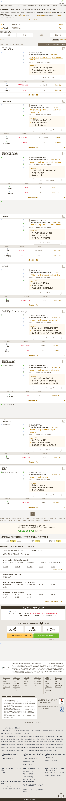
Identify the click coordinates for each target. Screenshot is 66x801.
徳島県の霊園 (27, 747)
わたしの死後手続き (28, 777)
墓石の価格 (37, 679)
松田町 (17, 594)
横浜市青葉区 (7, 584)
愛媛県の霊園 (43, 747)
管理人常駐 (30, 562)
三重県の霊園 (59, 741)
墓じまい (15, 690)
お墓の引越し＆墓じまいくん (22, 733)
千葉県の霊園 (27, 739)
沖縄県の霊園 (52, 750)
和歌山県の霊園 (44, 744)
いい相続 (25, 758)
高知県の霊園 (51, 747)
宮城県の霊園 (27, 736)
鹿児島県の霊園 (44, 750)
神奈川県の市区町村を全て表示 (53, 601)
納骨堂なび (52, 730)
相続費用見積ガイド (33, 758)
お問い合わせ (32, 696)
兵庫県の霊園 (27, 744)
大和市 (41, 594)
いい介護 (47, 760)
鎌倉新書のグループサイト (33, 722)
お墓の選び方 (16, 685)
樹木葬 (24, 35)
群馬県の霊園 (12, 739)
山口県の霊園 (19, 747)
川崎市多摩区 (19, 584)
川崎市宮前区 (31, 584)
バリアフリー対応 (8, 562)
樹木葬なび (45, 730)
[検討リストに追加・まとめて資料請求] (63, 48)
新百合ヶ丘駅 (7, 577)
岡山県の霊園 (4, 747)
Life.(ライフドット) (11, 730)
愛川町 (53, 594)
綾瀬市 (17, 597)
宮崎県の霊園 (35, 750)
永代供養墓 (58, 35)
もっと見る (32, 19)
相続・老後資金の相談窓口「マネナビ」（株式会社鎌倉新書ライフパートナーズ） (33, 786)
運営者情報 (4, 696)
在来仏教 (17, 567)
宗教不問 (5, 567)
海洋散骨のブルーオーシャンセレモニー (55, 772)
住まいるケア (54, 760)
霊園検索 (5, 681)
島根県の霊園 (60, 744)
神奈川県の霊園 (44, 739)
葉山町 (5, 597)
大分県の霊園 (27, 750)
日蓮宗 (53, 567)
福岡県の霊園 (59, 747)
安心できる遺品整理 (28, 774)
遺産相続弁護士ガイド (28, 761)
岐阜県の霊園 (35, 741)
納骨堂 (25, 685)
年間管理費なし (19, 562)
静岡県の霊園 (43, 741)
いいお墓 (3, 730)
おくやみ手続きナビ (6, 786)
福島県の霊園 (51, 736)
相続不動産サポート (28, 771)
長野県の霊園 (27, 741)
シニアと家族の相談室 (6, 789)
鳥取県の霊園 (52, 744)
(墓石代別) (48, 12)
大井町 (29, 597)
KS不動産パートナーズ (29, 779)
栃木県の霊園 (4, 739)
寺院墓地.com (59, 730)
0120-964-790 (27, 531)
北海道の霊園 (4, 736)
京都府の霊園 (12, 744)
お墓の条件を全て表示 (55, 569)
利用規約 (9, 696)
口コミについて (25, 696)
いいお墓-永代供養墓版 (23, 730)
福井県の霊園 (12, 741)
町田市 (41, 584)
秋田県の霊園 (35, 736)
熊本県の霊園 (19, 750)
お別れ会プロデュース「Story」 (53, 775)
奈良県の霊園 (35, 744)
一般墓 (8, 35)
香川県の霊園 (35, 747)
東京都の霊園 (35, 739)
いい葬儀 (3, 758)
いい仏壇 (3, 772)
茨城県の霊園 (59, 736)
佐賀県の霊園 (4, 750)
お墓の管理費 (37, 681)
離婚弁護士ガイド (27, 764)
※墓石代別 (19, 541)
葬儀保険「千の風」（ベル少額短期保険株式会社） (33, 790)
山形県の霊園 (43, 736)
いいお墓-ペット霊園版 (36, 730)
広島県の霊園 (12, 747)
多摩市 (53, 584)
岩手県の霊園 (19, 736)
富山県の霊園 (60, 739)
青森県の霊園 (12, 736)
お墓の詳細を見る (33, 95)
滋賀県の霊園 (4, 744)
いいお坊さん (9, 758)
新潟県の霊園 (52, 739)
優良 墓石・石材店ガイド (7, 733)
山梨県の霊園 (19, 741)
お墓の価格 (16, 683)
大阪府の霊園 (19, 744)
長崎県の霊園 (12, 750)
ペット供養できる (56, 562)
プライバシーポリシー (16, 696)
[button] (47, 77)
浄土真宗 (29, 567)
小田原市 (5, 594)
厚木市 (29, 594)
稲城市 (5, 587)
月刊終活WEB (16, 789)
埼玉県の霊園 (19, 739)
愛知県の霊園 (51, 741)
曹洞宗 (41, 567)
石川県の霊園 (4, 741)
